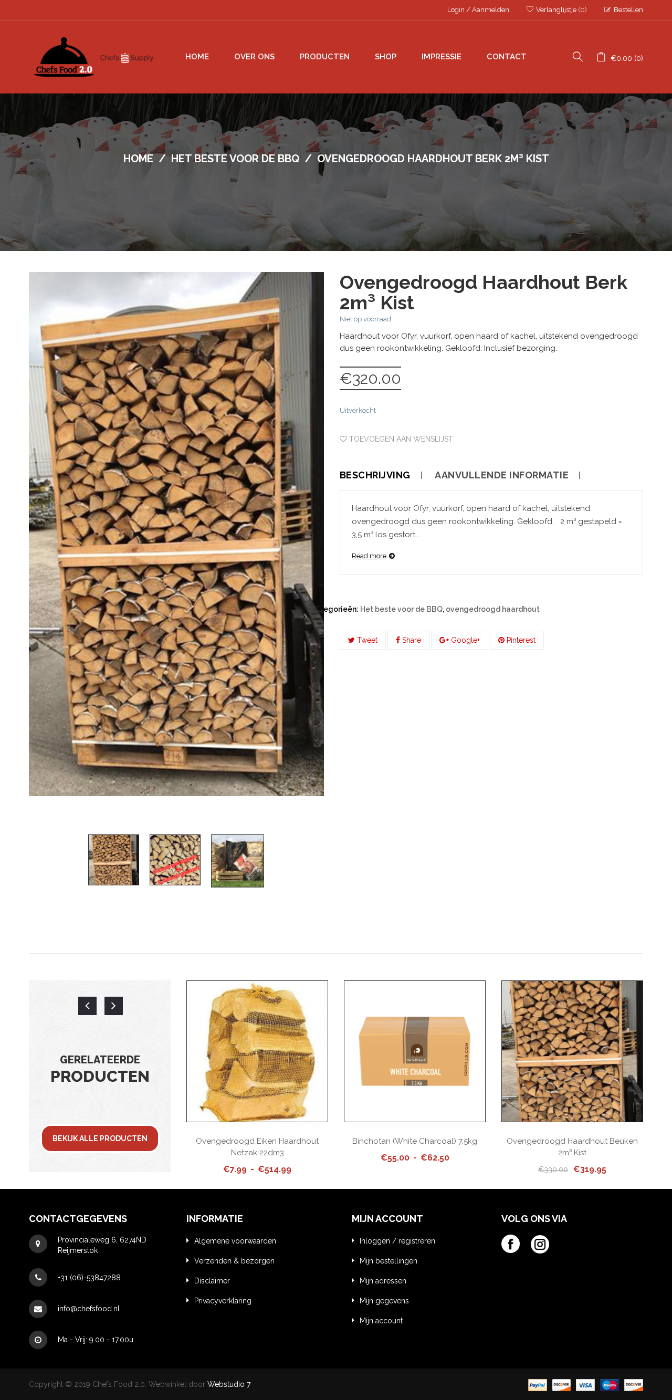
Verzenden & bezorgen (234, 1261)
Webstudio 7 (228, 1384)
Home (138, 158)
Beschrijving (375, 475)
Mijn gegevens (384, 1301)
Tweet (366, 640)
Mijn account (381, 1321)
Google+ (464, 640)
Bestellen (628, 10)
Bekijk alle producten (100, 1138)
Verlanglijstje (560, 10)
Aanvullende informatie (502, 475)
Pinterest (520, 640)
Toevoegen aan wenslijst (400, 439)
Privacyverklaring (222, 1301)
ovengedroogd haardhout (493, 609)
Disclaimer (212, 1281)
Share (410, 640)
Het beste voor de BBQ (235, 158)
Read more (369, 556)
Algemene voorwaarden (235, 1241)
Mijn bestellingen (388, 1261)
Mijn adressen (383, 1281)
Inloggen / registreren (397, 1241)
